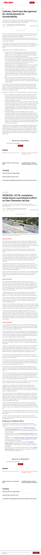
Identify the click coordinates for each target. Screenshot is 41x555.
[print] (38, 30)
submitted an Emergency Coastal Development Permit (25, 437)
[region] (20, 553)
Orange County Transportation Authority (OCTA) (16, 208)
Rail (3, 8)
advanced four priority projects (26, 433)
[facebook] (16, 30)
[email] (24, 30)
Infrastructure (5, 192)
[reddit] (22, 30)
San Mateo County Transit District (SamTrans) (16, 24)
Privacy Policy (4, 553)
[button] (3, 2)
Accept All (36, 552)
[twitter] (20, 30)
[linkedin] (18, 30)
